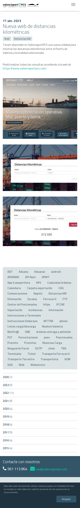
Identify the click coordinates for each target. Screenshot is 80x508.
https (46, 304)
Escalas (32, 299)
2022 (8, 393)
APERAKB (13, 277)
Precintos (30, 343)
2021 (7, 401)
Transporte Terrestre (20, 359)
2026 (7, 377)
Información (56, 310)
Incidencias (35, 310)
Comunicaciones (17, 293)
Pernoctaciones (28, 337)
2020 (7, 409)
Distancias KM (22, 39)
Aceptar (66, 499)
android (56, 272)
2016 (7, 440)
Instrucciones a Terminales (24, 315)
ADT (10, 272)
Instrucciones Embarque (22, 321)
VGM (67, 359)
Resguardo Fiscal (18, 348)
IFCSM (60, 304)
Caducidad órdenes (59, 283)
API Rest (30, 277)
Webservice (38, 365)
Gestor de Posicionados (22, 304)
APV (38, 283)
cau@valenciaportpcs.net (51, 469)
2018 (7, 424)
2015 (7, 448)
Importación (14, 310)
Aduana (23, 272)
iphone (63, 321)
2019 (7, 416)
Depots (37, 293)
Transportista (49, 359)
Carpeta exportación (39, 288)
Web (7, 39)
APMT (45, 277)
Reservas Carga (52, 343)
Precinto (12, 343)
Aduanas (39, 272)
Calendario (14, 288)
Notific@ (13, 332)
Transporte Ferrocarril (56, 354)
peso (47, 337)
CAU (61, 288)
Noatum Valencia (52, 326)
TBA (63, 348)
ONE (27, 332)
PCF (9, 337)
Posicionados (64, 337)
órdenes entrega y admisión (53, 332)
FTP (65, 299)
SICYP (38, 348)
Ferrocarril (49, 299)
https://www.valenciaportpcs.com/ (25, 68)
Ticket (32, 354)
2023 (7, 385)
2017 (7, 432)
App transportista (18, 283)
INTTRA (48, 321)
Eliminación (14, 299)
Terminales (14, 354)
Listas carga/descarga (21, 326)
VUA (10, 365)
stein (51, 348)
